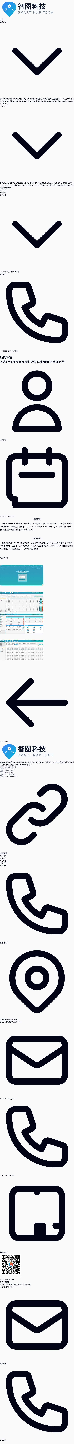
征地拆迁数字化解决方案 (25, 99)
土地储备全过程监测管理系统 (46, 185)
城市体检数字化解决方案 (8, 99)
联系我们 (15, 351)
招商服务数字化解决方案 (60, 99)
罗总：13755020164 (7, 1175)
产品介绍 (3, 861)
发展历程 (9, 272)
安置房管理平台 (8, 185)
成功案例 (3, 863)
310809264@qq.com (7, 1099)
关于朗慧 (3, 856)
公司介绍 (3, 272)
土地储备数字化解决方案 (43, 99)
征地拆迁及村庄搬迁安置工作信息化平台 (48, 183)
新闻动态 (3, 866)
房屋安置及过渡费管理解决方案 (59, 101)
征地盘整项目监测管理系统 (25, 183)
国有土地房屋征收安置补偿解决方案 (35, 101)
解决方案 (3, 858)
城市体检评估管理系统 (64, 185)
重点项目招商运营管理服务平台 (25, 185)
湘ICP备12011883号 (7, 1287)
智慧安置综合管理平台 (8, 183)
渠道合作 (16, 272)
